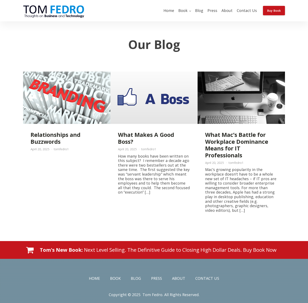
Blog (199, 10)
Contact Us (247, 10)
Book (183, 10)
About (227, 10)
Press (212, 10)
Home (168, 10)
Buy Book (274, 11)
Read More (66, 222)
